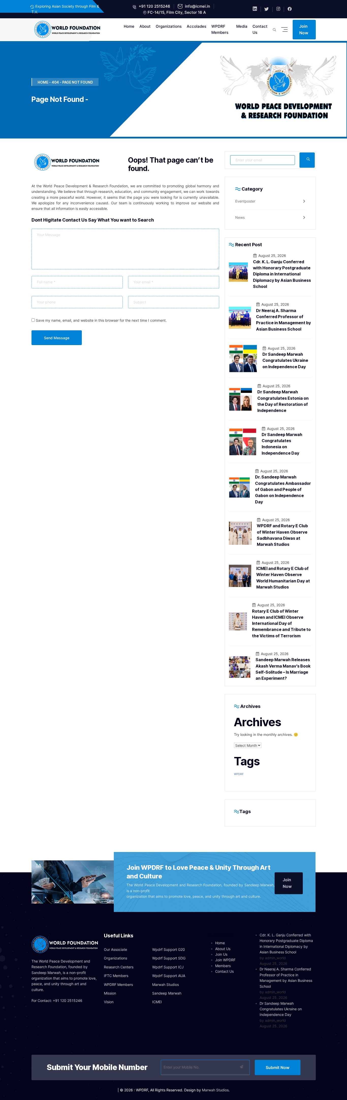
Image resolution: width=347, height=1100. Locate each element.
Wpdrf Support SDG (168, 958)
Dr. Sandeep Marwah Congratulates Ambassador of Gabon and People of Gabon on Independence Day (283, 489)
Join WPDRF (225, 960)
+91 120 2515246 (154, 6)
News (240, 217)
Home (129, 26)
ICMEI (157, 1002)
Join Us (221, 954)
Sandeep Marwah (166, 993)
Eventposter (245, 201)
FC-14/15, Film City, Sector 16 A (177, 12)
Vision (109, 1002)
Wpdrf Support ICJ (168, 967)
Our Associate (115, 949)
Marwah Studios (165, 984)
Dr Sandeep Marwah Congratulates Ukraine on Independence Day (285, 360)
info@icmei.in (197, 6)
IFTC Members (116, 975)
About (145, 26)
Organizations (169, 26)
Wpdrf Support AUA (168, 975)
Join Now (303, 29)
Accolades (196, 26)
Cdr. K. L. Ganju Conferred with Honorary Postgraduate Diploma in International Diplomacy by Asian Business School (282, 274)
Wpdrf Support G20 (168, 949)
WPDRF (239, 774)
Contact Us (260, 29)
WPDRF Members (219, 29)
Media (241, 26)
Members (223, 966)
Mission (110, 993)
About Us (222, 949)
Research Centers (118, 967)
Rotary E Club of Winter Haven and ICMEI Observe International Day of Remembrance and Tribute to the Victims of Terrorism (281, 623)
